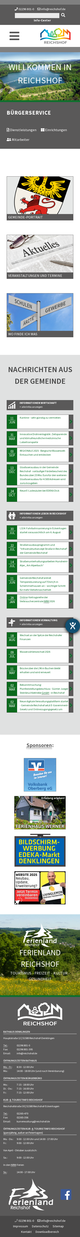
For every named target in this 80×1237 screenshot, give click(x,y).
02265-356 (22, 1117)
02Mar (12, 687)
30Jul (12, 531)
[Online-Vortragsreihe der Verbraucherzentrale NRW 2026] (71, 601)
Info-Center (42, 20)
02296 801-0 (26, 9)
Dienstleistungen (22, 130)
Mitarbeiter (20, 139)
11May (12, 671)
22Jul (12, 547)
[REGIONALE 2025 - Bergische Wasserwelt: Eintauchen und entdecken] (71, 455)
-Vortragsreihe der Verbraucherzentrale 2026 (37, 599)
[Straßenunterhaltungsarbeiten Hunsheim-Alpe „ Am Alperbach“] (71, 565)
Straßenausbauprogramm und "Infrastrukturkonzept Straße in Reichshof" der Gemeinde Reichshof (44, 548)
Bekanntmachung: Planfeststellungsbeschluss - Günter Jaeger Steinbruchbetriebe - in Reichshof (44, 688)
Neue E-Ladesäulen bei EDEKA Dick (39, 490)
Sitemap (58, 1226)
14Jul (12, 564)
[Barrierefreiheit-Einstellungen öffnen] (72, 625)
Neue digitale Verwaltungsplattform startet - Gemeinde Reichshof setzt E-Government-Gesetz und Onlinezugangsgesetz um (44, 705)
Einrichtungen (55, 130)
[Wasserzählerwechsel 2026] (71, 656)
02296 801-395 (25, 1049)
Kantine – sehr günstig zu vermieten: (40, 417)
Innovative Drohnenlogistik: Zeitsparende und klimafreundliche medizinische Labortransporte (43, 438)
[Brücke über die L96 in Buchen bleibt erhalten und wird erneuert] (71, 672)
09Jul (12, 654)
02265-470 (22, 1113)
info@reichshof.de (53, 9)
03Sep (12, 453)
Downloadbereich (47, 1232)
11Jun (12, 420)
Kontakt (26, 1232)
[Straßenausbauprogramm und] (71, 549)
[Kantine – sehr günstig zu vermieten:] (71, 421)
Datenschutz (40, 1226)
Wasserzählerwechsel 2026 (35, 651)
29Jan (12, 600)
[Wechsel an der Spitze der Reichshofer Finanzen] (71, 639)
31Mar (12, 437)
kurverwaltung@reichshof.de (33, 1121)
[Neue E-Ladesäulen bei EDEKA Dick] (71, 494)
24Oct (12, 493)
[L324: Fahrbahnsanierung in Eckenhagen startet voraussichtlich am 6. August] (71, 532)
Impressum (20, 1226)
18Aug (12, 638)
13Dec (12, 470)
